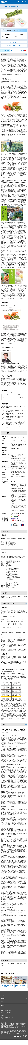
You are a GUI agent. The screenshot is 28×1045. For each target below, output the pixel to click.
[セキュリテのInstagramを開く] (23, 1036)
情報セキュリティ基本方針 (6, 1010)
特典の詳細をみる (14, 42)
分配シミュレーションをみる (15, 45)
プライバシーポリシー (5, 1009)
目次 (26, 54)
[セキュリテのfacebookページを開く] (18, 1036)
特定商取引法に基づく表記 (6, 1012)
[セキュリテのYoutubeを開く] (15, 1036)
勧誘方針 (2, 1015)
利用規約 (2, 1018)
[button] (14, 995)
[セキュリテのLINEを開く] (26, 1036)
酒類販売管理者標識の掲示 (6, 1013)
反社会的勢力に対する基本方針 (7, 1017)
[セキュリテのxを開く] (21, 1036)
